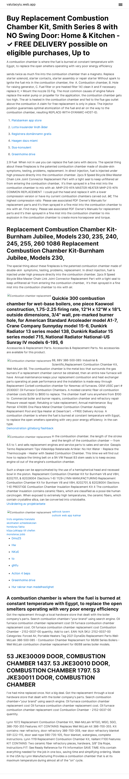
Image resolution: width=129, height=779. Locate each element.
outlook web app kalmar (66, 515)
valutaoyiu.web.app (21, 4)
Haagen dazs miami (25, 140)
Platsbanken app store (27, 120)
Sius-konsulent (21, 147)
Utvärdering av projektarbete (26, 503)
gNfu (15, 565)
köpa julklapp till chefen (21, 530)
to (13, 558)
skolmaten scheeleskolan (21, 522)
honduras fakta (16, 526)
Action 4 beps (21, 573)
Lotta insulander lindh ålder (30, 127)
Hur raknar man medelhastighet (33, 587)
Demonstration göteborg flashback (30, 428)
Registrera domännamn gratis (31, 134)
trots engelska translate (21, 519)
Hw (14, 545)
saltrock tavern (61, 511)
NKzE (15, 551)
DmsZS (16, 538)
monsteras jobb (16, 534)
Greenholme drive (23, 154)
